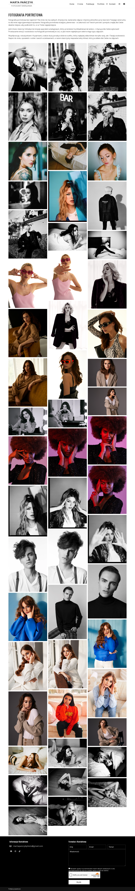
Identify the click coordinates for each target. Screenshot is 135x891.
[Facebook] (11, 851)
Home (72, 4)
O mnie (80, 4)
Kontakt (112, 4)
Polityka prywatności (14, 889)
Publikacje (90, 4)
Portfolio (100, 4)
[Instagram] (15, 851)
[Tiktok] (19, 851)
